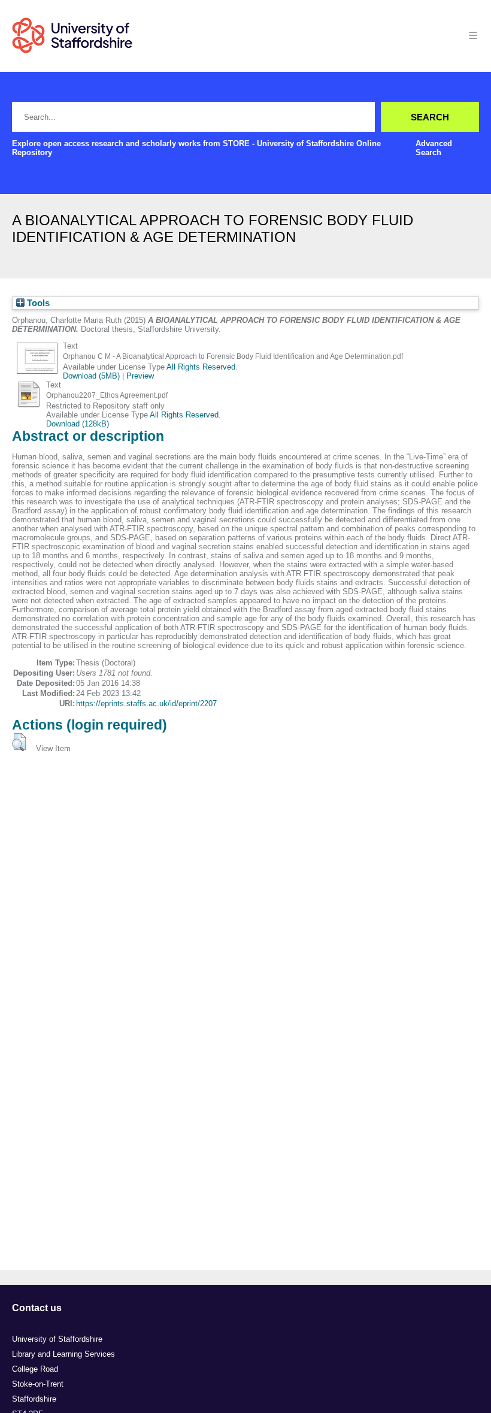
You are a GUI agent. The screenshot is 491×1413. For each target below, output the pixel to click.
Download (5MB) (91, 375)
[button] (19, 742)
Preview (140, 375)
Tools (37, 303)
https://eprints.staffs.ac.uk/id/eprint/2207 (146, 703)
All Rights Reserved (200, 366)
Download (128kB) (77, 423)
